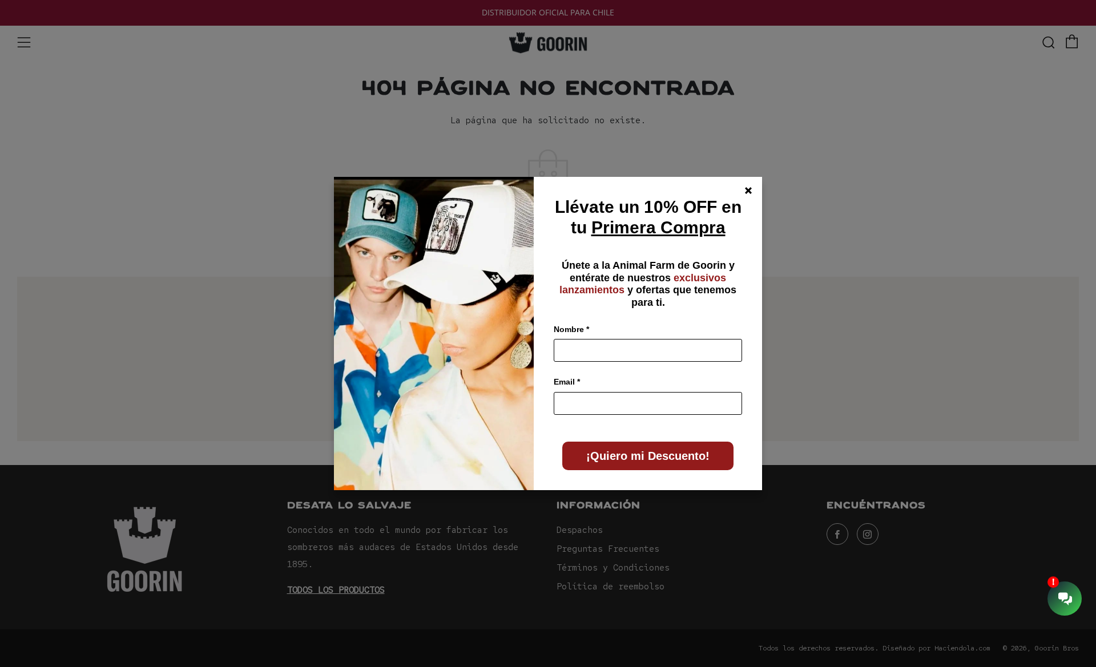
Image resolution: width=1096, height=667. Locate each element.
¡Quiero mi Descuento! (648, 456)
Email (567, 381)
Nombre (571, 329)
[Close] (748, 190)
